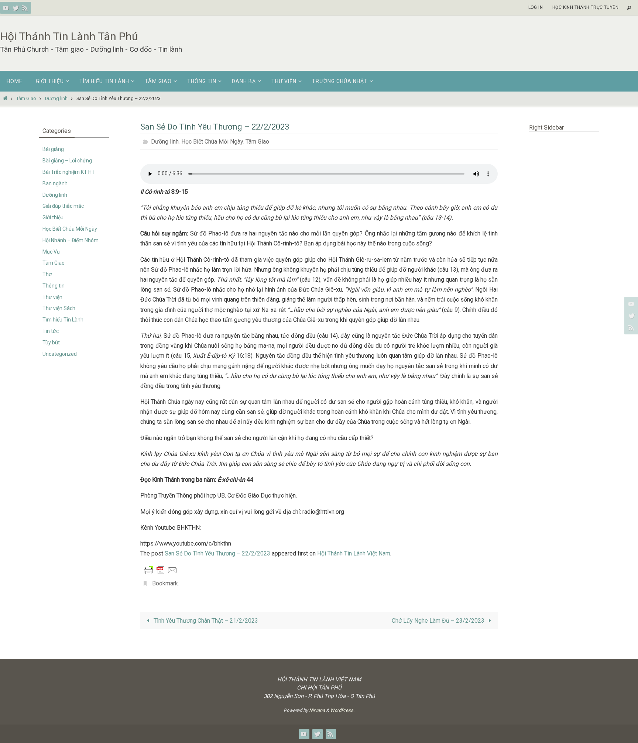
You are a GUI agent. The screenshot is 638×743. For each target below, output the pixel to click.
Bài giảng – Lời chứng (67, 161)
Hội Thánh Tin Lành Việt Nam (353, 553)
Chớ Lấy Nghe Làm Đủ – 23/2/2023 (439, 620)
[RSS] (25, 8)
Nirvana (317, 710)
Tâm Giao (26, 98)
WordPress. (342, 710)
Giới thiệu (53, 217)
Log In (535, 7)
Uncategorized (59, 354)
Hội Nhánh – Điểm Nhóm (70, 240)
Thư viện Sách (58, 308)
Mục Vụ (51, 252)
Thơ (47, 274)
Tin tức (50, 331)
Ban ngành (55, 183)
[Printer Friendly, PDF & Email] (160, 569)
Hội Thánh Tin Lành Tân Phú (69, 36)
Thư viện (52, 297)
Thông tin (53, 286)
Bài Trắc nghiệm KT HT (68, 172)
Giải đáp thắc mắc (63, 206)
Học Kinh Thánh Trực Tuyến (585, 7)
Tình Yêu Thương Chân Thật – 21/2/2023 (205, 620)
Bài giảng (53, 149)
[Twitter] (15, 8)
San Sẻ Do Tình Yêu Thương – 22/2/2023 (217, 553)
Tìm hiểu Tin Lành (62, 320)
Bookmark (165, 583)
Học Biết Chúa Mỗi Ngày (212, 141)
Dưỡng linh (56, 98)
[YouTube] (6, 8)
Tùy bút (51, 342)
